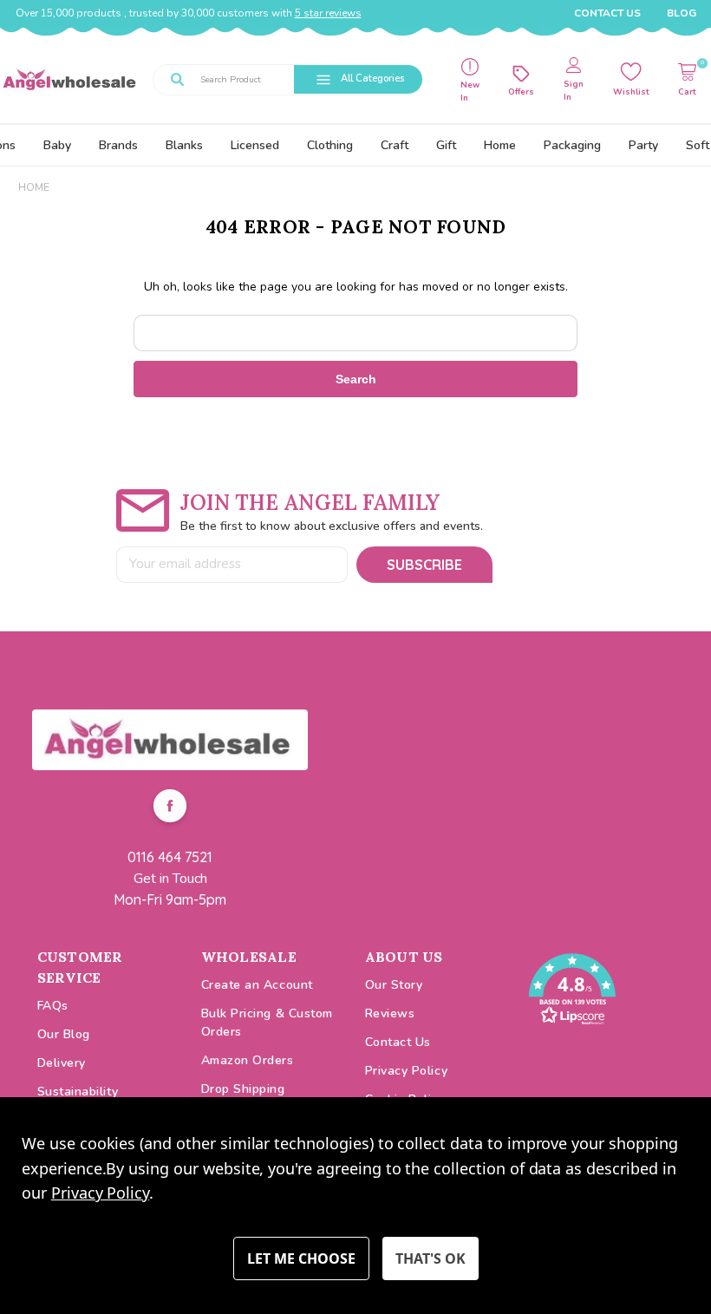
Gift (446, 145)
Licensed (255, 145)
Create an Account (257, 985)
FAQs (52, 1005)
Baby (57, 145)
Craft (394, 145)
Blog (681, 13)
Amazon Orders (247, 1060)
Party (643, 145)
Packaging (572, 145)
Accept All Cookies (430, 1258)
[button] (170, 739)
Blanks (184, 145)
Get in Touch (170, 878)
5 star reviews (328, 13)
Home (500, 145)
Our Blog (63, 1034)
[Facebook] (170, 808)
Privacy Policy (406, 1070)
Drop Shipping (243, 1089)
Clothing (330, 145)
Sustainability (78, 1091)
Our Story (394, 985)
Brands (118, 145)
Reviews (390, 1013)
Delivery (61, 1063)
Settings (301, 1258)
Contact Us (607, 13)
